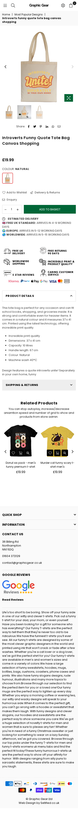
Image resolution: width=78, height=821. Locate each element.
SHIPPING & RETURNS (22, 385)
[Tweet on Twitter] (34, 126)
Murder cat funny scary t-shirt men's (57, 465)
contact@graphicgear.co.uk (22, 563)
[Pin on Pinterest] (40, 126)
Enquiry (11, 200)
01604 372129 (11, 556)
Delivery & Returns (47, 192)
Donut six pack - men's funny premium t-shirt (21, 465)
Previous (5, 67)
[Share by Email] (59, 126)
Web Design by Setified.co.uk (39, 803)
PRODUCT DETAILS (20, 296)
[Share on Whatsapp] (53, 126)
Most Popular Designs (29, 14)
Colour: (15, 169)
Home (6, 14)
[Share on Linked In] (47, 126)
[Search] (13, 5)
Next (72, 67)
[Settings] (63, 5)
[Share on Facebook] (28, 126)
